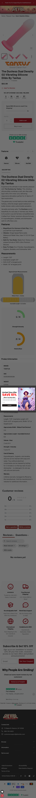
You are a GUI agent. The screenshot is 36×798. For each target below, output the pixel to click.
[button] (2, 791)
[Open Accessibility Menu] (2, 795)
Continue (9, 405)
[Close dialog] (34, 388)
